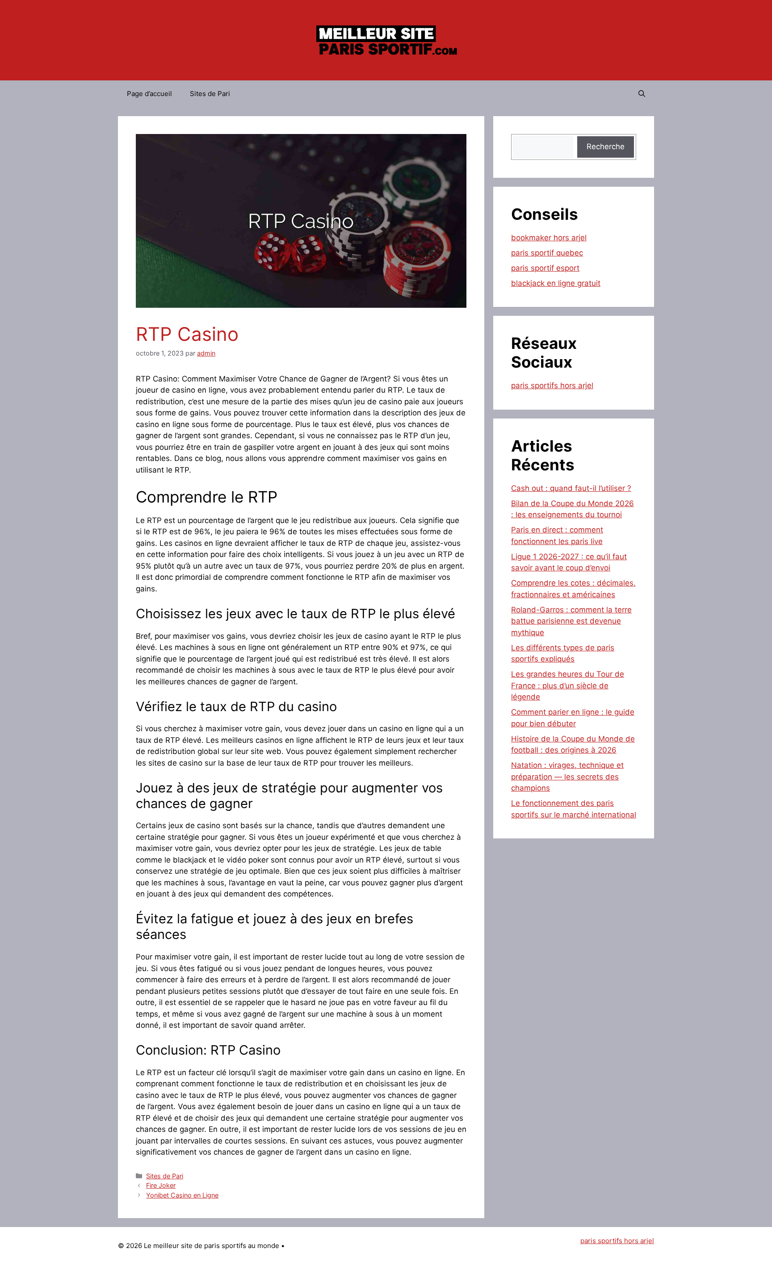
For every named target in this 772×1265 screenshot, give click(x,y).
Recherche (606, 146)
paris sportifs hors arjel (552, 385)
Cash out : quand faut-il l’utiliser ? (571, 488)
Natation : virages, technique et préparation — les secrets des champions (567, 776)
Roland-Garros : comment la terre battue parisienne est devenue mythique (571, 621)
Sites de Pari (210, 93)
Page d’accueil (149, 93)
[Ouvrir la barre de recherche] (641, 93)
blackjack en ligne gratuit (555, 283)
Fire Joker (161, 1185)
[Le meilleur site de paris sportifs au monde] (386, 39)
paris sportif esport (545, 268)
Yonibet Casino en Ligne (182, 1195)
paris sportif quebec (547, 252)
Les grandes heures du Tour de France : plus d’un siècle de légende (567, 685)
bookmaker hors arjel (549, 237)
